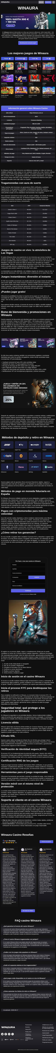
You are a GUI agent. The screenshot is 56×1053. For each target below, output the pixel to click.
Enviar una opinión (46, 841)
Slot (47, 58)
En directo (20, 58)
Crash (33, 58)
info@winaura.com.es (47, 1024)
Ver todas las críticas (28, 910)
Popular (6, 58)
